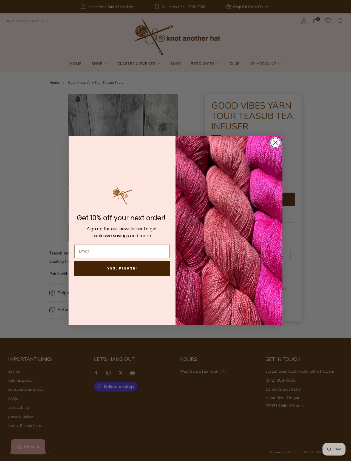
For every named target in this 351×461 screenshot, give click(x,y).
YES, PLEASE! (122, 268)
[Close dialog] (275, 142)
